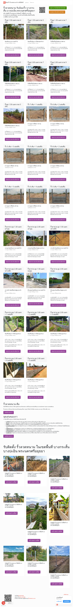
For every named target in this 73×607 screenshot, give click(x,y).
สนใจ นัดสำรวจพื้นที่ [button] (11, 482)
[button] (42, 9)
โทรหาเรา (32, 2)
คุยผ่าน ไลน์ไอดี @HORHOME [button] (57, 8)
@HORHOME (21, 595)
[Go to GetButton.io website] (3, 605)
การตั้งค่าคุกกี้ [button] (59, 601)
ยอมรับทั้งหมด (66, 601)
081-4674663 (22, 597)
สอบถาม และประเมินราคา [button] (12, 55)
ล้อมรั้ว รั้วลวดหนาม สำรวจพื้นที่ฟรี (14, 2)
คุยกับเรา (27, 2)
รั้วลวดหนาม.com (31, 598)
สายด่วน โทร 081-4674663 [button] (57, 12)
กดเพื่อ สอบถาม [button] (9, 412)
